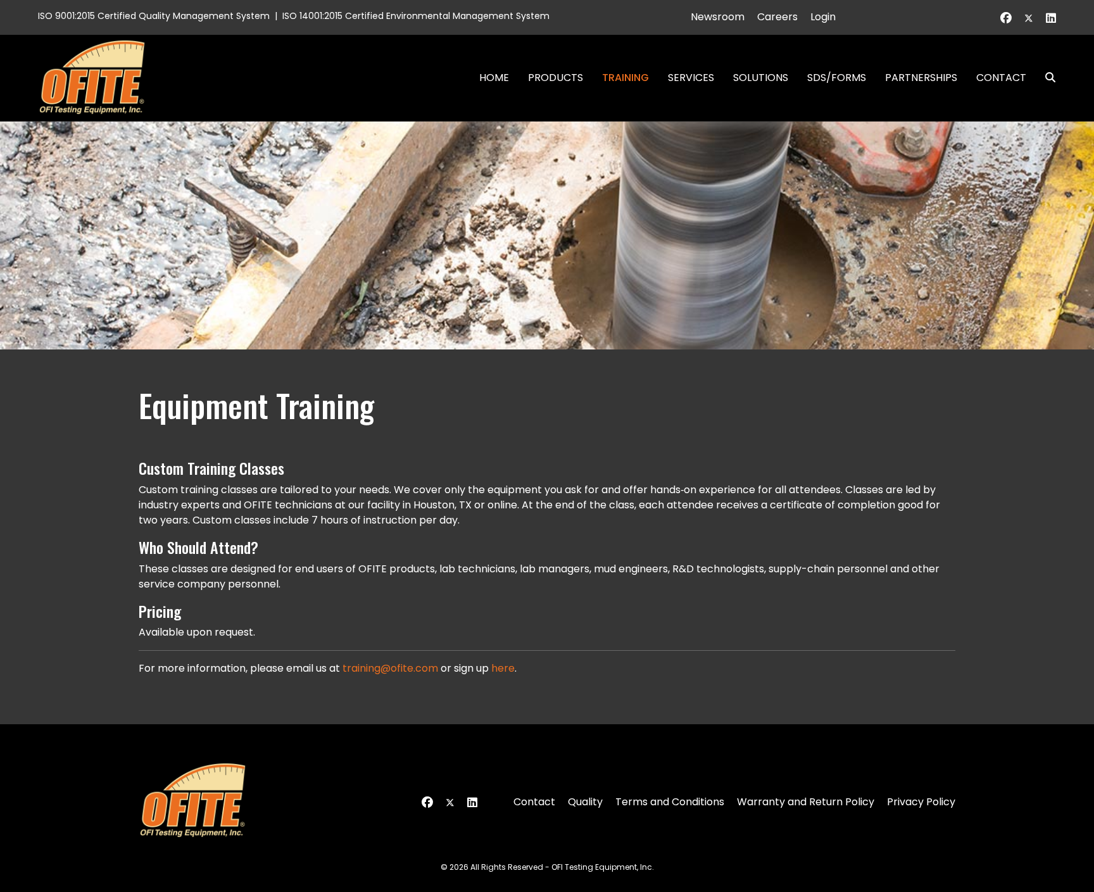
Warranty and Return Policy (805, 802)
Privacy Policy (921, 802)
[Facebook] (1006, 18)
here (503, 668)
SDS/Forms (836, 77)
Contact (1001, 77)
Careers (777, 16)
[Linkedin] (1051, 18)
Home (494, 77)
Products (555, 77)
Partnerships (921, 77)
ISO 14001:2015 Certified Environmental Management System (416, 15)
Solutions (760, 77)
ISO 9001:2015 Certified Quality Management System (154, 15)
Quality (585, 802)
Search (1045, 77)
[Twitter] (1028, 18)
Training (625, 77)
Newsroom (718, 16)
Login (823, 16)
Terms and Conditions (669, 802)
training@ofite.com (390, 668)
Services (691, 77)
